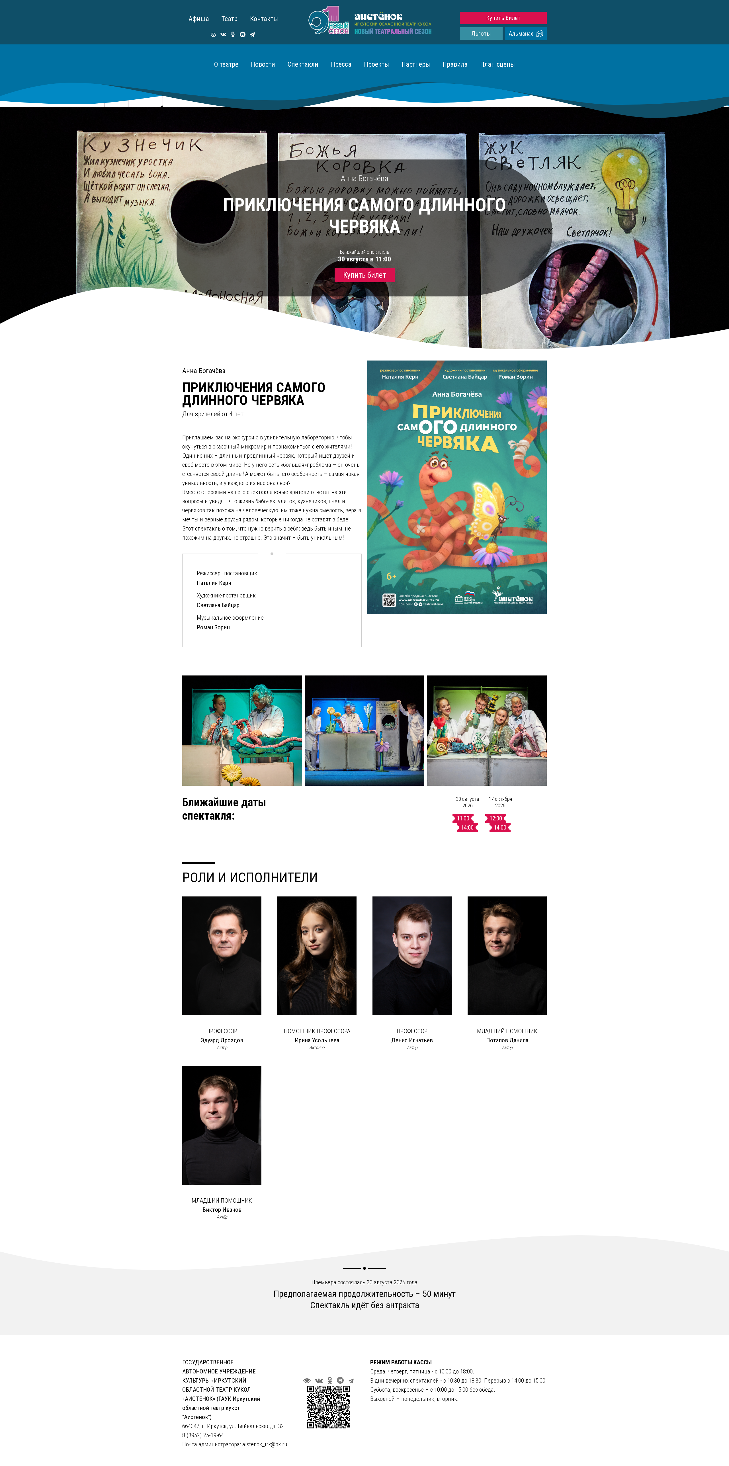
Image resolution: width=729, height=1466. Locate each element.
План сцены (497, 64)
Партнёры (416, 64)
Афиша (199, 19)
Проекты (376, 64)
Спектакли (303, 64)
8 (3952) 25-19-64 (203, 1435)
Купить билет (503, 18)
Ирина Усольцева (317, 1040)
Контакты (264, 19)
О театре (226, 64)
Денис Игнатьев (412, 1040)
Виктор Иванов (221, 1209)
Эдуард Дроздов (221, 1040)
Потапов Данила (507, 1040)
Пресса (341, 64)
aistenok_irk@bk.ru (264, 1444)
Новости (263, 64)
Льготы (481, 33)
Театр (229, 19)
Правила (455, 64)
